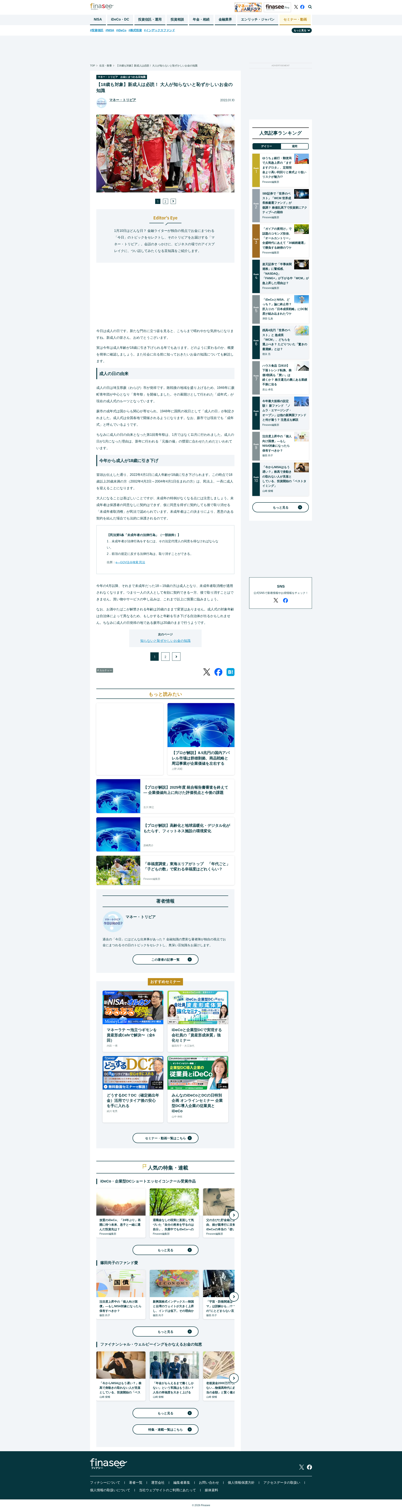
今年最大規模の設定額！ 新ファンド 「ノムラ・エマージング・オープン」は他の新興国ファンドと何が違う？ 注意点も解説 (284, 410)
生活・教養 (105, 65)
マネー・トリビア (122, 100)
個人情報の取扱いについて (110, 1490)
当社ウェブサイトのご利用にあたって (167, 1490)
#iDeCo (121, 30)
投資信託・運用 (150, 19)
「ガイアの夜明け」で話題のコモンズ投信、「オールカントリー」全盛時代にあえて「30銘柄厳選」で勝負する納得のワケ (284, 238)
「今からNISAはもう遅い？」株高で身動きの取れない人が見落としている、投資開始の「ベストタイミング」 (284, 476)
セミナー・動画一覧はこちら (165, 1138)
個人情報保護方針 (241, 1482)
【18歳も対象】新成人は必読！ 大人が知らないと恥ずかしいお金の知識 (156, 65)
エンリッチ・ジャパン (257, 19)
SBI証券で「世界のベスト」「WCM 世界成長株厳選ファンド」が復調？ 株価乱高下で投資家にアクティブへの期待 (284, 203)
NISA (98, 19)
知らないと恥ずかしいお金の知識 (165, 640)
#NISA (110, 30)
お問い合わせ (209, 1482)
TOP (92, 65)
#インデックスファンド (159, 30)
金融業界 (225, 19)
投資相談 (177, 19)
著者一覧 (135, 1482)
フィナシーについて (105, 1482)
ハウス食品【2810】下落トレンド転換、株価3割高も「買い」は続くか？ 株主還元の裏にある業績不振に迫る (284, 375)
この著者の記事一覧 (165, 959)
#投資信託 (96, 30)
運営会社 (158, 1482)
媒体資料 (211, 1490)
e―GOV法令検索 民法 (130, 562)
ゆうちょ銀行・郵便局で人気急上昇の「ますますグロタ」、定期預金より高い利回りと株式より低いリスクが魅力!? (284, 167)
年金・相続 (201, 19)
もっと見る (165, 1250)
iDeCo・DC (120, 19)
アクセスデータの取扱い (281, 1482)
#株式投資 (135, 30)
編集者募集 (181, 1482)
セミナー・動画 (295, 19)
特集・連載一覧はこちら (165, 1429)
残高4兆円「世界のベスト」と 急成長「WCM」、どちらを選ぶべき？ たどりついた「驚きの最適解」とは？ (284, 339)
